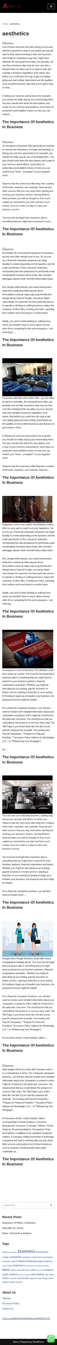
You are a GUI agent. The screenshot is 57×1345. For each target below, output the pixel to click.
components (36, 1257)
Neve (15, 1342)
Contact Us (8, 1308)
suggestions (33, 1278)
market (13, 1270)
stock (51, 1275)
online (33, 1270)
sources (22, 1275)
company (26, 1257)
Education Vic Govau (12, 1228)
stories (5, 1278)
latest (6, 1269)
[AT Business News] (11, 6)
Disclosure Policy (11, 1303)
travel (50, 1278)
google (39, 1261)
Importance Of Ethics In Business (19, 1222)
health (4, 1266)
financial (31, 1261)
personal (40, 1270)
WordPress (38, 1342)
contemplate (47, 1257)
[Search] (51, 1205)
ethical (14, 1261)
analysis (6, 1252)
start (33, 1274)
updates (5, 1282)
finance (22, 1261)
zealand (19, 1282)
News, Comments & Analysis (16, 1233)
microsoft (20, 1270)
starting (40, 1274)
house (10, 1266)
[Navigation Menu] (51, 6)
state (47, 1275)
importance (19, 1265)
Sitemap (6, 1298)
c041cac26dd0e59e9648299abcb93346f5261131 (26, 1318)
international (39, 1266)
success (13, 1278)
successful (23, 1278)
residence (48, 1270)
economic (6, 1261)
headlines (47, 1261)
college (5, 1257)
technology (43, 1278)
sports (28, 1275)
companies (15, 1257)
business (26, 1251)
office (27, 1270)
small (5, 1274)
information (30, 1266)
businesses (42, 1252)
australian (13, 1252)
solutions (13, 1274)
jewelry (46, 1266)
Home (5, 24)
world (12, 1282)
